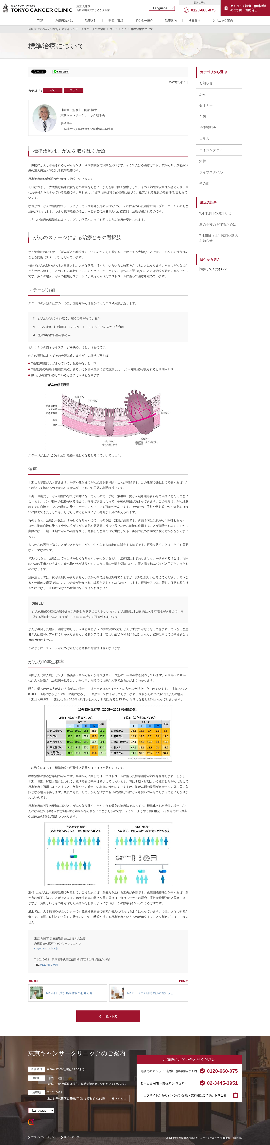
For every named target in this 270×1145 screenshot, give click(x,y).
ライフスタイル (211, 172)
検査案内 (194, 20)
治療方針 (91, 20)
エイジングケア (211, 150)
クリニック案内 (222, 20)
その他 (204, 183)
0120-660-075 (49, 964)
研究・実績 (116, 20)
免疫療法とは (64, 20)
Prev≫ (183, 980)
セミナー (206, 105)
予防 (202, 116)
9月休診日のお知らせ (215, 213)
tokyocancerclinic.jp (46, 948)
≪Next (33, 980)
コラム (74, 90)
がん (53, 90)
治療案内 (171, 20)
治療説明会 (207, 128)
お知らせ (206, 83)
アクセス (120, 1098)
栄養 (202, 161)
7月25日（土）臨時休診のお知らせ (218, 238)
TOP (40, 20)
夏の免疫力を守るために (217, 224)
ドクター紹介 (144, 20)
